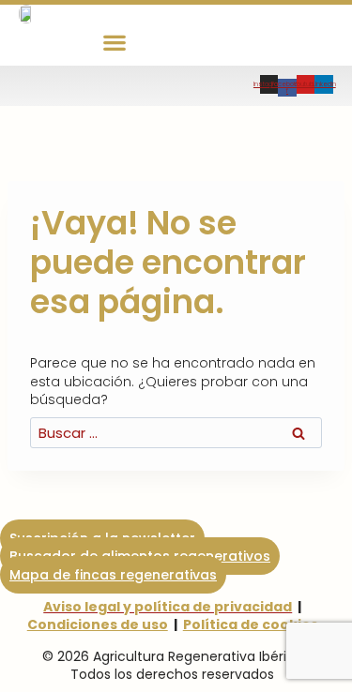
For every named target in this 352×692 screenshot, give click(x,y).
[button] (115, 41)
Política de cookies (250, 624)
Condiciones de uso (97, 624)
